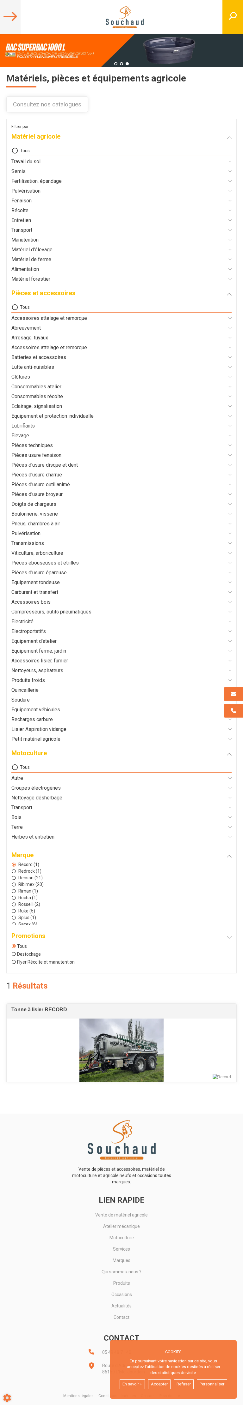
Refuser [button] (184, 1384)
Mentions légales (78, 1396)
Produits (121, 1283)
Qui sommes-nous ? (121, 1271)
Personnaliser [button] (212, 1384)
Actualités (121, 1305)
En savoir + (132, 1384)
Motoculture (121, 1237)
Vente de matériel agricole (121, 1214)
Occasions (121, 1294)
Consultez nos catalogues (47, 104)
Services (121, 1249)
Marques (121, 1260)
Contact (121, 1317)
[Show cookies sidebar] (7, 1398)
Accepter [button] (159, 1384)
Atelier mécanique (121, 1226)
